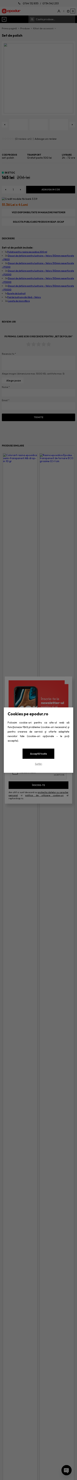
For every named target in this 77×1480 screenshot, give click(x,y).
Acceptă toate (38, 753)
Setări (38, 764)
